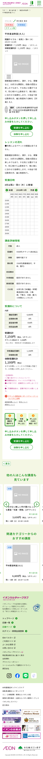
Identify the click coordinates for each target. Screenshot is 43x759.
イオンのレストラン (9, 701)
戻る (7, 463)
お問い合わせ (7, 648)
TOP (3, 10)
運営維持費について (11, 402)
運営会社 (5, 668)
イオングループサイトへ (11, 652)
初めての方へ (7, 638)
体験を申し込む (21, 134)
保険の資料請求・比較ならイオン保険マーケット (20, 698)
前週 (11, 190)
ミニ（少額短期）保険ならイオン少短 (16, 694)
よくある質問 (7, 644)
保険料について (10, 404)
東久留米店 (12, 10)
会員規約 (5, 658)
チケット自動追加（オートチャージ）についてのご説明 (23, 397)
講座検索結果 (24, 10)
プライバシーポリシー (10, 662)
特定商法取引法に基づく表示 (13, 655)
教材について (23, 402)
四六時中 (5, 705)
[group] (24, 504)
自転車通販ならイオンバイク (13, 691)
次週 (32, 190)
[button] (6, 504)
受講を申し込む (21, 127)
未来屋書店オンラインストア (13, 687)
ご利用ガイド (7, 641)
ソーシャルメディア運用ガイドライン (16, 665)
